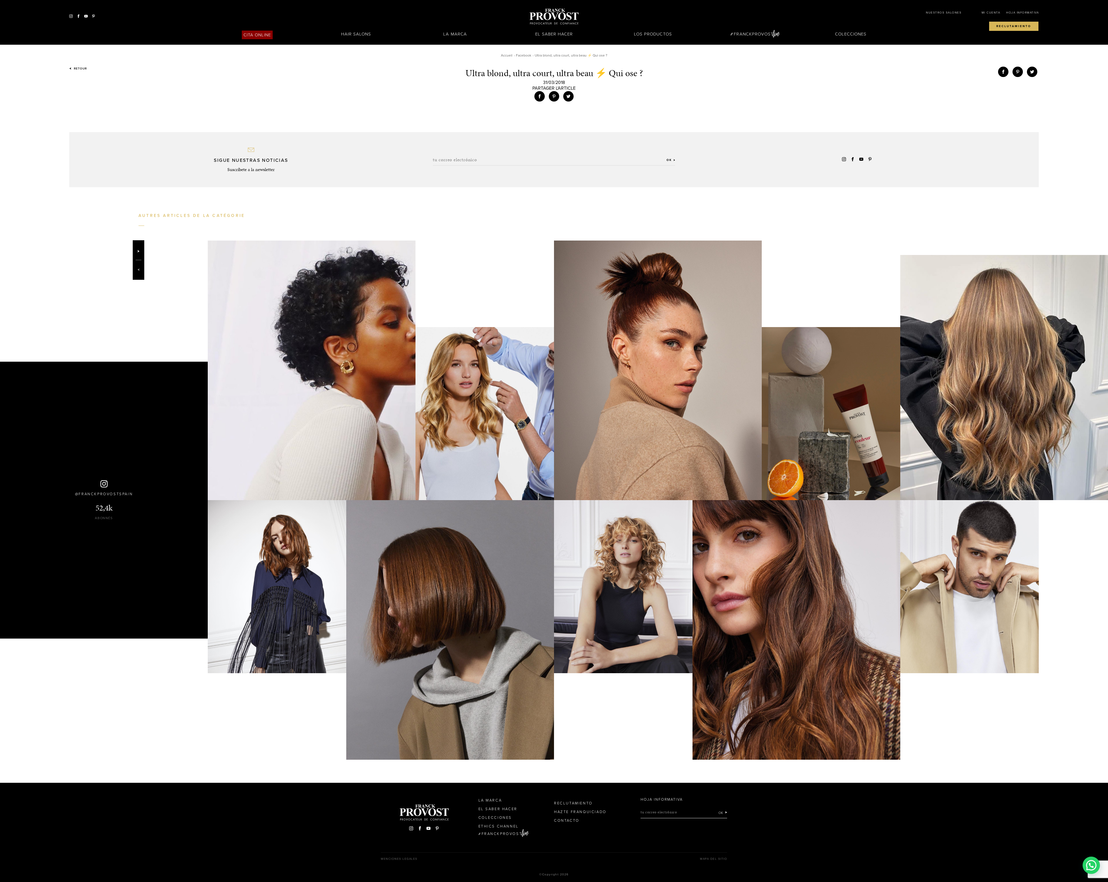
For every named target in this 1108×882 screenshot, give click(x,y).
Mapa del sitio (713, 859)
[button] (1091, 865)
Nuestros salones (943, 12)
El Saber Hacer (554, 34)
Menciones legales (399, 859)
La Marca (455, 34)
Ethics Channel (498, 826)
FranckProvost (753, 34)
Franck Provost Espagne (554, 17)
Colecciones (851, 34)
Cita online (257, 34)
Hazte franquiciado (580, 812)
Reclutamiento (1013, 26)
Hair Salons (356, 34)
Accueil (506, 55)
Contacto (566, 820)
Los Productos (653, 34)
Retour (80, 68)
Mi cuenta (991, 12)
